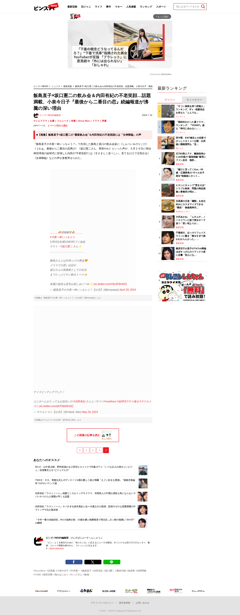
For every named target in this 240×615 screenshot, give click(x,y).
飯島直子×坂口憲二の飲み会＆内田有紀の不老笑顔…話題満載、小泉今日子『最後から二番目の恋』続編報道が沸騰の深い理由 (135, 86)
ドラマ (95, 120)
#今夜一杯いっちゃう (62, 237)
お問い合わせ (142, 602)
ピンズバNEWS (40, 86)
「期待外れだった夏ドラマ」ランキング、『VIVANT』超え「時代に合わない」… (191, 125)
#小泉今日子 (62, 570)
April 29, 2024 (128, 289)
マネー (118, 6)
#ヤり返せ (133, 401)
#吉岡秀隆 (141, 570)
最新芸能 (72, 6)
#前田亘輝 (47, 574)
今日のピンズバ (183, 212)
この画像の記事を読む (87, 435)
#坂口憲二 (66, 246)
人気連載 (131, 6)
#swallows (110, 401)
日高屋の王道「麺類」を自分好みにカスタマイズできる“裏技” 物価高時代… (191, 204)
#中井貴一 (75, 570)
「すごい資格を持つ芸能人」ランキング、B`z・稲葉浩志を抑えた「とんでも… (191, 109)
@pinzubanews (56, 548)
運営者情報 (124, 602)
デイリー (170, 99)
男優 (104, 120)
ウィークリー (194, 99)
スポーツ (161, 6)
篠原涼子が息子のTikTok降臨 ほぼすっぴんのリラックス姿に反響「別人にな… (191, 251)
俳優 (73, 120)
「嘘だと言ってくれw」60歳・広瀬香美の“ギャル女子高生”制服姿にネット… (190, 172)
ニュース (56, 86)
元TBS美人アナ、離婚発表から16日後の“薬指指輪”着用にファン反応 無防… (191, 156)
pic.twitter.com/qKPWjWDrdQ (56, 406)
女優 (52, 120)
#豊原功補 (120, 570)
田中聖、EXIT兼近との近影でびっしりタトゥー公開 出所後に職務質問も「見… (191, 140)
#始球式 (121, 401)
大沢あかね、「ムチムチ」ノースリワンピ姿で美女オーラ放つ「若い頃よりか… (191, 219)
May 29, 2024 (90, 412)
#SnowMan (39, 570)
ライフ (98, 6)
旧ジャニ (86, 6)
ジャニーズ (62, 120)
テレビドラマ (40, 120)
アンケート (181, 117)
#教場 (86, 574)
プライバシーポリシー (102, 602)
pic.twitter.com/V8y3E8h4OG (110, 284)
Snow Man (84, 120)
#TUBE (37, 574)
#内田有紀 (79, 401)
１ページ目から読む (58, 125)
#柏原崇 (131, 570)
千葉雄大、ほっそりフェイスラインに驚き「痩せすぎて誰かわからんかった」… (191, 235)
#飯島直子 (86, 570)
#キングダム (75, 574)
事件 (108, 6)
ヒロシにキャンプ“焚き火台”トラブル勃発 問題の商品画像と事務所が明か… (191, 188)
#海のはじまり (60, 574)
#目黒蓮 (51, 570)
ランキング (146, 6)
